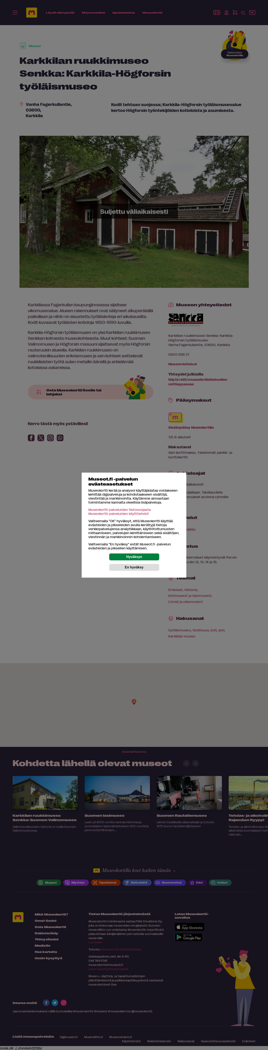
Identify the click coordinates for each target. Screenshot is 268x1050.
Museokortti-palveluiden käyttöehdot (118, 513)
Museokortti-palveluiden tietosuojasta (119, 510)
